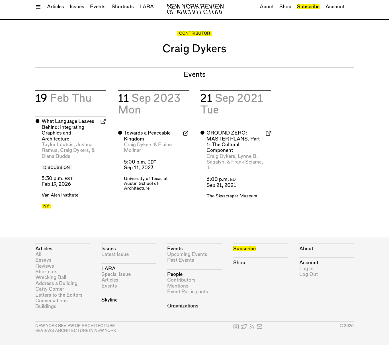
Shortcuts (123, 6)
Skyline (109, 300)
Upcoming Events (187, 254)
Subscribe (308, 6)
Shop (285, 6)
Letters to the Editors (59, 295)
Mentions (178, 286)
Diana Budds (56, 156)
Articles (55, 6)
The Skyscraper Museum (231, 196)
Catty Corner (49, 289)
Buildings (45, 306)
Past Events (180, 260)
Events (98, 6)
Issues (77, 6)
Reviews (44, 266)
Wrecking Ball (50, 277)
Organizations (182, 305)
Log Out (308, 274)
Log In (306, 268)
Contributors (181, 280)
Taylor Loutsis (57, 144)
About (267, 6)
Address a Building (56, 283)
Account (335, 6)
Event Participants (187, 291)
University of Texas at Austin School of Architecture (146, 184)
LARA (147, 6)
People (175, 274)
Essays (43, 260)
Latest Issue (115, 254)
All (38, 254)
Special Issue (116, 274)
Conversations (51, 300)
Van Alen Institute (60, 195)
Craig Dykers (74, 150)
